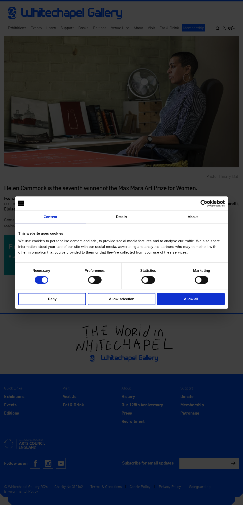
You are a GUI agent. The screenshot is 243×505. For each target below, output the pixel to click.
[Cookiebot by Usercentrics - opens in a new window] (204, 203)
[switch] (95, 280)
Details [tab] (121, 217)
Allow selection (121, 299)
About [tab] (192, 217)
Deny (52, 299)
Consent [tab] (50, 217)
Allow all (191, 299)
